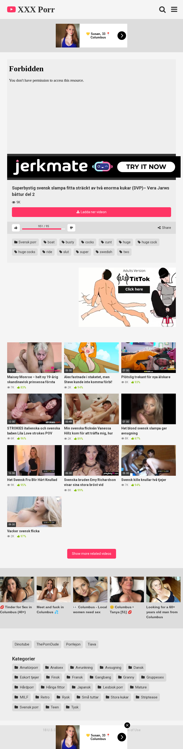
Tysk (74, 707)
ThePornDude (47, 644)
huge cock (149, 242)
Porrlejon (73, 644)
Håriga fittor (55, 687)
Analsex (56, 667)
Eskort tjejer (29, 677)
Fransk (77, 677)
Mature (141, 687)
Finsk (55, 677)
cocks (89, 242)
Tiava (92, 644)
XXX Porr (35, 9)
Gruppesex (155, 677)
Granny (128, 677)
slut (66, 252)
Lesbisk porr (113, 687)
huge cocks (26, 252)
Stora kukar (120, 697)
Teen (55, 707)
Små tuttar (90, 697)
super (84, 252)
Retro (45, 697)
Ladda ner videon (93, 212)
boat (51, 242)
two (126, 252)
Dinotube (22, 644)
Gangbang (103, 677)
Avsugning (113, 667)
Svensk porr (27, 242)
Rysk (66, 697)
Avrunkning (84, 667)
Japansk (84, 687)
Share (166, 228)
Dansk (138, 667)
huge (126, 242)
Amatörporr (29, 667)
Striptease (149, 697)
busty (69, 242)
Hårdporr (27, 687)
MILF (24, 697)
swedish (105, 252)
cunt (108, 242)
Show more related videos (91, 554)
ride (49, 252)
